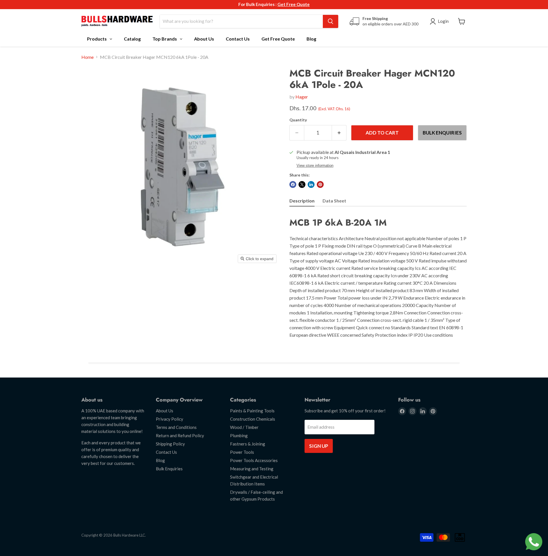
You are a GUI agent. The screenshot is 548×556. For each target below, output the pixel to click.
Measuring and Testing (251, 468)
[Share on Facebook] (292, 184)
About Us (164, 410)
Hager (301, 96)
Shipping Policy (170, 443)
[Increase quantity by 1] (339, 132)
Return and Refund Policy (180, 435)
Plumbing (239, 435)
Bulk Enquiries (442, 133)
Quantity (298, 120)
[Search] (330, 21)
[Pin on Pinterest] (320, 184)
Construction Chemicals (252, 418)
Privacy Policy (169, 418)
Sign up (318, 446)
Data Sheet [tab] (334, 200)
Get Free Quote (293, 4)
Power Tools (242, 452)
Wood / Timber (244, 427)
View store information (315, 166)
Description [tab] (302, 200)
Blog (160, 460)
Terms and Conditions (176, 427)
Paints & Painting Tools (252, 410)
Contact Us (166, 452)
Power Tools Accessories (254, 460)
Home (87, 57)
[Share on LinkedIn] (311, 184)
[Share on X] (302, 184)
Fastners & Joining (247, 443)
